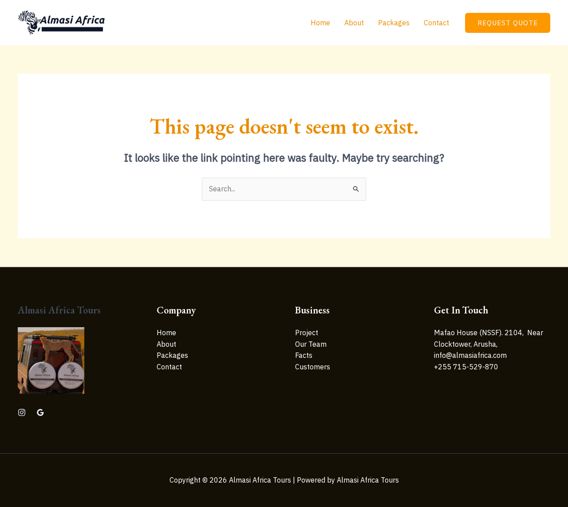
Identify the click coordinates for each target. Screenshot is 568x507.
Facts (303, 355)
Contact (436, 22)
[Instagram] (22, 412)
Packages (394, 22)
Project (306, 332)
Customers (312, 366)
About (354, 22)
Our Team (311, 344)
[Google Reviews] (40, 412)
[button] (507, 23)
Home (320, 22)
